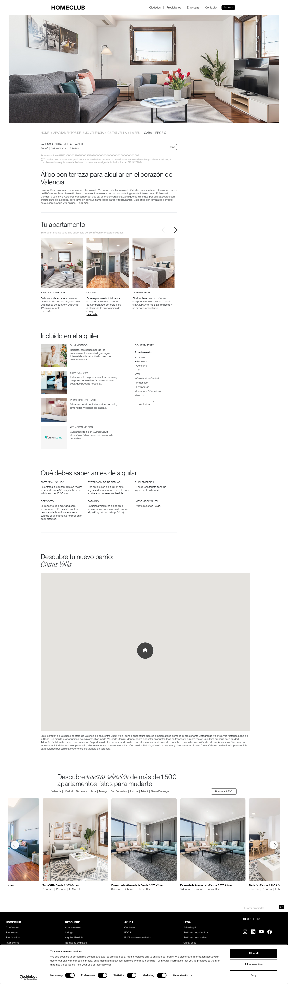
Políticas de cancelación (138, 937)
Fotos (172, 147)
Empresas (193, 7)
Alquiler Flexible (74, 937)
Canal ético (190, 942)
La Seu (135, 133)
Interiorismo (13, 942)
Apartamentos (73, 927)
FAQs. (157, 505)
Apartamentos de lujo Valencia (78, 133)
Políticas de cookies (195, 937)
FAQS (127, 932)
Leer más (83, 202)
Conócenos (12, 927)
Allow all (253, 953)
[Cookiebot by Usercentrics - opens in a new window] (28, 977)
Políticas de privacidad (196, 932)
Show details (180, 975)
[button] (174, 230)
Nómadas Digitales (76, 942)
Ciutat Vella (117, 133)
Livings (69, 932)
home (45, 133)
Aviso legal (190, 927)
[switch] (102, 975)
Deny (253, 975)
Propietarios (173, 7)
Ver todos (144, 404)
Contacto (210, 7)
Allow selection (253, 964)
